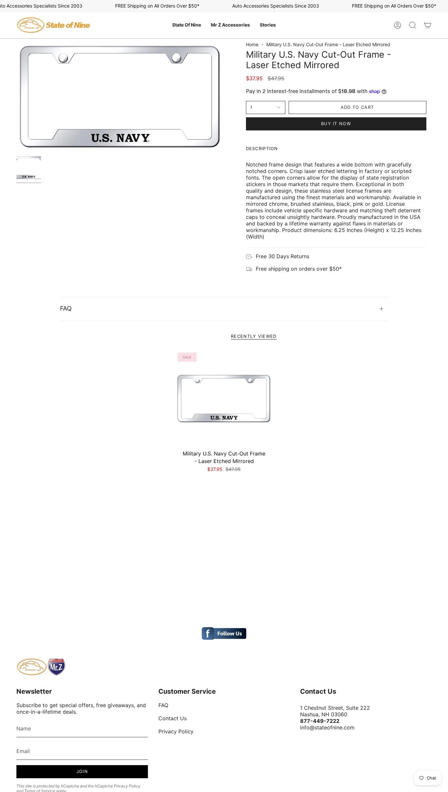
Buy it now (336, 123)
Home (252, 44)
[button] (186, 25)
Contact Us (172, 718)
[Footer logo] (41, 666)
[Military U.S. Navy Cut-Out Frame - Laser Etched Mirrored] (224, 399)
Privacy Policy (127, 785)
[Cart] (427, 25)
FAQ (65, 308)
